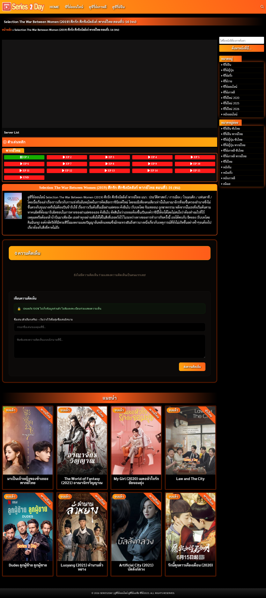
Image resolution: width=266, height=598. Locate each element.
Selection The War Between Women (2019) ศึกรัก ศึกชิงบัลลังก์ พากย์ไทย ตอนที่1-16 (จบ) (70, 21)
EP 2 (68, 157)
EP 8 (111, 163)
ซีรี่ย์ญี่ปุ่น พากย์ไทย (234, 145)
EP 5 (196, 157)
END (25, 177)
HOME (54, 6)
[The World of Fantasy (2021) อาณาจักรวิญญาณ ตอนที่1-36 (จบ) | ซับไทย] (82, 440)
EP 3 (111, 157)
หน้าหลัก (7, 29)
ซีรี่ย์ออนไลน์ (74, 6)
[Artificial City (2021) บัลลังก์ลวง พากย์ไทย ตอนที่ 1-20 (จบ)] (136, 526)
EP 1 (26, 157)
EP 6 (26, 163)
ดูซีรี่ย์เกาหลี (98, 6)
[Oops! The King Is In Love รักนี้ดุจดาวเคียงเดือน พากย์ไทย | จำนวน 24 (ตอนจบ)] (190, 526)
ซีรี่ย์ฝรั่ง (227, 75)
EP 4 (154, 157)
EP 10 (196, 163)
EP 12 (68, 170)
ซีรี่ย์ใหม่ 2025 (231, 103)
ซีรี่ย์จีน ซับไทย (231, 128)
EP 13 (111, 170)
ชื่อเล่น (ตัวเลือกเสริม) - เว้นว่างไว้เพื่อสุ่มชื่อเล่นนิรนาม (43, 319)
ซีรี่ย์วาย (227, 81)
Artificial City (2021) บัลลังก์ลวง (136, 566)
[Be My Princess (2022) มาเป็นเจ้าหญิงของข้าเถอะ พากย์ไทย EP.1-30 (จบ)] (28, 440)
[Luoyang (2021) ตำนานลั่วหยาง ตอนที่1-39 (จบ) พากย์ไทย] (82, 526)
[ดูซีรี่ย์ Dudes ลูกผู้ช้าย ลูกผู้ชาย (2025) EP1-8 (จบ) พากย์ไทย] (28, 526)
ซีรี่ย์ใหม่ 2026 (231, 109)
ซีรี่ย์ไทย (227, 161)
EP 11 (25, 170)
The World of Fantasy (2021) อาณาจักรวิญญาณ (82, 480)
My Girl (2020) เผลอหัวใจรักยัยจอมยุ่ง (136, 480)
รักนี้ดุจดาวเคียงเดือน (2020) (190, 564)
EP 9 (154, 163)
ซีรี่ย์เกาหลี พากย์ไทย (235, 156)
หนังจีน (227, 167)
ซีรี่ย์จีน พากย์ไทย (233, 134)
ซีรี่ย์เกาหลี (229, 92)
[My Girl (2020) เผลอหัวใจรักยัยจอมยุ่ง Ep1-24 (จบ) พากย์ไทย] (136, 440)
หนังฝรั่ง (228, 172)
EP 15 (196, 170)
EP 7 (68, 163)
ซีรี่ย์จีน (227, 64)
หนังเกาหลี (229, 178)
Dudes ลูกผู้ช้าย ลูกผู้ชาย (28, 564)
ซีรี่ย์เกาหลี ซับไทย (233, 150)
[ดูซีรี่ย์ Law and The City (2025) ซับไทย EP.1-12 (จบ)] (190, 440)
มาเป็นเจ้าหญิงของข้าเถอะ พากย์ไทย (27, 480)
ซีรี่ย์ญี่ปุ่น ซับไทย (232, 139)
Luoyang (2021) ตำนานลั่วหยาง (82, 566)
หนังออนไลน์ (230, 114)
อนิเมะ (227, 184)
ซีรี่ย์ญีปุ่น (228, 70)
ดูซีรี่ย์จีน (118, 6)
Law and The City (190, 478)
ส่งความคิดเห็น (192, 366)
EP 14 (154, 170)
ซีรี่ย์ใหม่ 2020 (231, 97)
